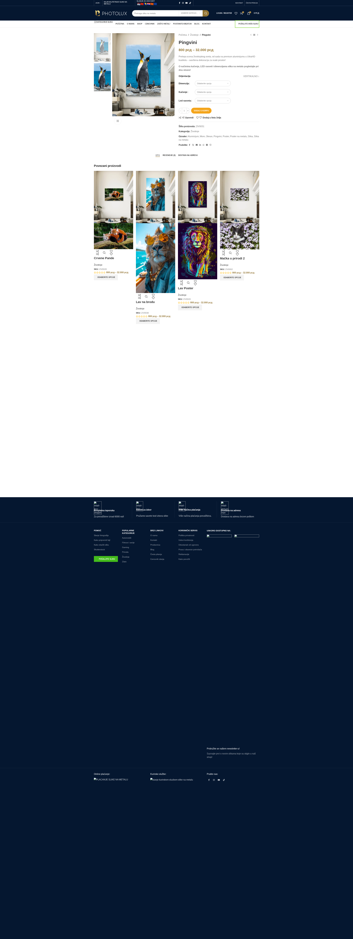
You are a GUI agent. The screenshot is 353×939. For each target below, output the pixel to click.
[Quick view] (104, 252)
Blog (152, 549)
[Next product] (257, 35)
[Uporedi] (97, 252)
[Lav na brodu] (155, 197)
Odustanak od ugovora (189, 545)
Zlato (124, 561)
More (202, 136)
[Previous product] (251, 35)
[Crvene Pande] (113, 197)
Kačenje (183, 92)
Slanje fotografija (101, 535)
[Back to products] (254, 35)
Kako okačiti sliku (101, 545)
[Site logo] (111, 13)
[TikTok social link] (190, 3)
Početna (183, 35)
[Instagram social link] (183, 3)
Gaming (125, 547)
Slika (250, 136)
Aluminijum (193, 136)
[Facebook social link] (179, 3)
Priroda (125, 552)
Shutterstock (99, 549)
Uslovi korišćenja (186, 540)
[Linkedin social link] (200, 145)
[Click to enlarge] (117, 120)
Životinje (194, 35)
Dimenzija (184, 83)
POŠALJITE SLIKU (107, 559)
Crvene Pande (104, 258)
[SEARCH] (206, 13)
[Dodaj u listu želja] (111, 252)
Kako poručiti (184, 559)
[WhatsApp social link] (203, 145)
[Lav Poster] (197, 197)
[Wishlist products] (236, 13)
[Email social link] (196, 145)
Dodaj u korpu (201, 111)
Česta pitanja (156, 554)
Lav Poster (185, 288)
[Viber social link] (210, 145)
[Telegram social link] (207, 145)
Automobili (126, 538)
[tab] (157, 155)
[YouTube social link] (186, 3)
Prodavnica (155, 545)
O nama (153, 535)
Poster (226, 136)
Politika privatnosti (186, 535)
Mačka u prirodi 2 (232, 258)
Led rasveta (185, 101)
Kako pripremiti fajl (102, 540)
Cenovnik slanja (157, 559)
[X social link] (193, 145)
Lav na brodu (145, 302)
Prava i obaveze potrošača (190, 549)
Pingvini (218, 136)
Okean (209, 136)
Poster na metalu (238, 136)
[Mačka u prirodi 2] (239, 197)
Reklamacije (184, 554)
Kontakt (153, 540)
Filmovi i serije (128, 542)
